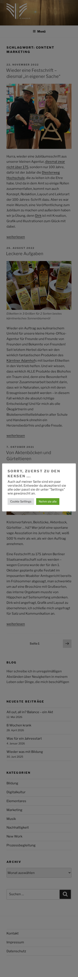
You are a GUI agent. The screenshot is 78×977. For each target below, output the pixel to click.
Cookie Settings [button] (20, 501)
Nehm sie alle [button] (48, 501)
